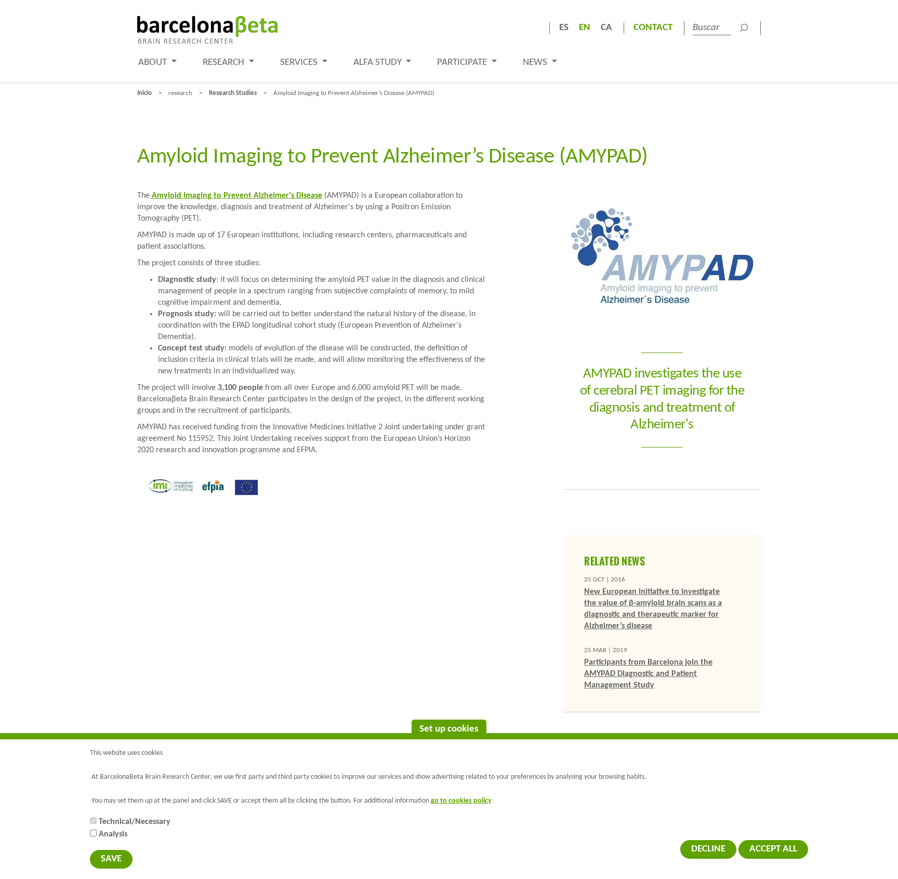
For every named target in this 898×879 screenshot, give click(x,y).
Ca (606, 28)
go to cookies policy (461, 801)
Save (111, 859)
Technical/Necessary (134, 822)
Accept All (773, 849)
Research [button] (224, 62)
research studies (233, 93)
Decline (708, 849)
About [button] (153, 62)
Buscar (743, 28)
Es (564, 28)
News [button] (536, 62)
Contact (652, 28)
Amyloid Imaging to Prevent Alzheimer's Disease (236, 196)
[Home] (207, 30)
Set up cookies (449, 729)
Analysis (113, 834)
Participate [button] (463, 62)
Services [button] (300, 62)
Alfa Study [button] (378, 62)
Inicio (144, 93)
